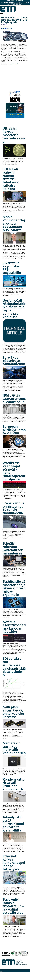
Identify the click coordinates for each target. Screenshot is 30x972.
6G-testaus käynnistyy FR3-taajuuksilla (12, 268)
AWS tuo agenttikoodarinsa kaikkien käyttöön (14, 626)
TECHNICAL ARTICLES (8, 2)
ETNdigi (26, 2)
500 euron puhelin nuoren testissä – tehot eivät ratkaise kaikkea (11, 179)
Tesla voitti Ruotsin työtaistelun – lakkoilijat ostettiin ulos (13, 906)
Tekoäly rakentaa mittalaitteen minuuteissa (13, 548)
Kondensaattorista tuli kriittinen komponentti (13, 784)
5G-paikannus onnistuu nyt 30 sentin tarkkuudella (13, 508)
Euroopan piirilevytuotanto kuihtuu (14, 429)
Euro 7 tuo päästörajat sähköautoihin (14, 360)
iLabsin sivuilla (15, 64)
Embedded (9, 28)
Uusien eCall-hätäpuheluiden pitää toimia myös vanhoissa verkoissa (14, 308)
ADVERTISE (10, 0)
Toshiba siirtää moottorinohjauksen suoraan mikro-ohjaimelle (14, 588)
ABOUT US (11, 4)
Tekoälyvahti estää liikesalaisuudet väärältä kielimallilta (13, 823)
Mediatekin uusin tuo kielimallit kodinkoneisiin (14, 748)
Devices (3, 28)
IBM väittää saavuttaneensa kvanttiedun (14, 398)
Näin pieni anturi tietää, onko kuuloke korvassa (13, 712)
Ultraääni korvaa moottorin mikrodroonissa (14, 135)
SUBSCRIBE (19, 0)
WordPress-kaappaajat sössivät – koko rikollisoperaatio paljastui (14, 471)
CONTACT (19, 4)
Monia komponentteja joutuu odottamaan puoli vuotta (14, 223)
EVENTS (19, 2)
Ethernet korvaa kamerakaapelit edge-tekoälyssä (14, 862)
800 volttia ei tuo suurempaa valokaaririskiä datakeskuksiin (14, 666)
